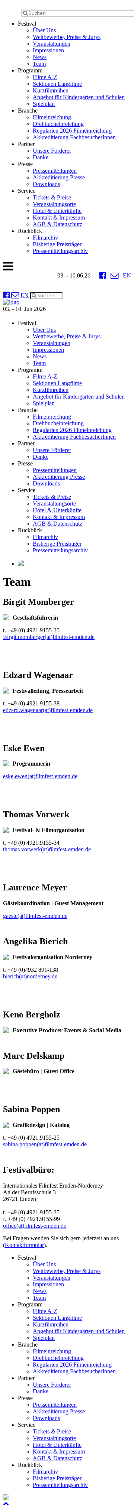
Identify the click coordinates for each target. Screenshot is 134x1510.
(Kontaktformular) (24, 1245)
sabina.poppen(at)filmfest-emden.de (45, 1144)
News (40, 57)
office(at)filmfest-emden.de (34, 1225)
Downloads (46, 184)
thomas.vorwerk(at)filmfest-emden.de (47, 849)
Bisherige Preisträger (57, 244)
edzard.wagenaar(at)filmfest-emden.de (48, 710)
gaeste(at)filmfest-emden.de (35, 916)
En (127, 275)
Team (39, 64)
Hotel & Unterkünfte (57, 211)
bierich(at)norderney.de (30, 976)
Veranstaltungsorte (54, 204)
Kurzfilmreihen (50, 90)
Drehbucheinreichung (58, 124)
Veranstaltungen (51, 43)
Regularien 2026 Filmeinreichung (72, 130)
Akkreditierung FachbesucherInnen (74, 137)
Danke (40, 157)
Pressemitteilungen (55, 171)
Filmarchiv (45, 237)
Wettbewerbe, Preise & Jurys (66, 37)
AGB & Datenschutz (57, 224)
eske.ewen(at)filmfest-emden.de (40, 776)
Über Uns (44, 30)
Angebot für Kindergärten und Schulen (79, 97)
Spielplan (44, 104)
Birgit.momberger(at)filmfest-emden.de (49, 637)
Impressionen (48, 50)
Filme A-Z (45, 77)
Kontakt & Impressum (59, 217)
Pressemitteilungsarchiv (60, 251)
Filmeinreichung (52, 117)
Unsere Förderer (52, 150)
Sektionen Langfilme (57, 84)
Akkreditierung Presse (59, 177)
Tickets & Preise (52, 197)
